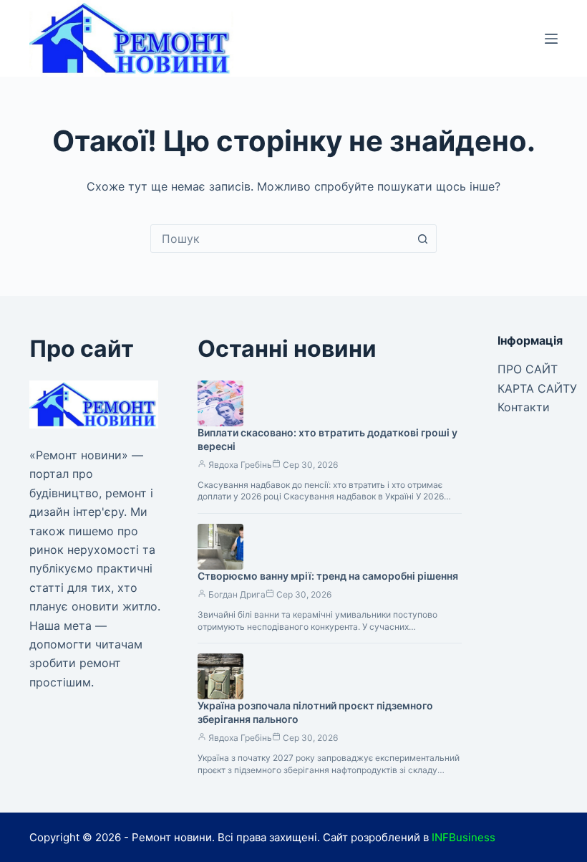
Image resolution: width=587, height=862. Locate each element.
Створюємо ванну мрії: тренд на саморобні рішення (328, 576)
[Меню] (551, 38)
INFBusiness (463, 837)
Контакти (524, 407)
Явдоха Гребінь (240, 464)
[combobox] (280, 238)
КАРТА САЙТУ (537, 388)
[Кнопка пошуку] (422, 238)
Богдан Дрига (237, 594)
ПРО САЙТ (528, 369)
